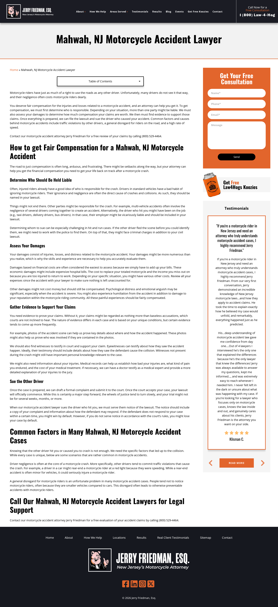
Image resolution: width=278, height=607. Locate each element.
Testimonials (140, 11)
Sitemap (205, 538)
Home (14, 70)
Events (179, 11)
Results (157, 11)
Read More (237, 463)
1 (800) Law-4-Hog (257, 15)
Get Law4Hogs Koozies (240, 184)
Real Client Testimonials (173, 538)
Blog (168, 11)
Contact (218, 11)
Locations (119, 538)
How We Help (98, 11)
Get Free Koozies (198, 11)
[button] (210, 463)
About (80, 11)
